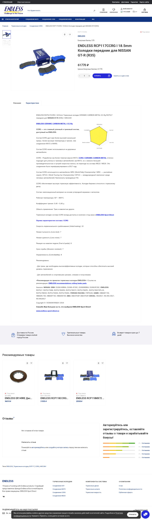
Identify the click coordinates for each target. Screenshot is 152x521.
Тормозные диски (92, 486)
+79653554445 (7, 2)
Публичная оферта (125, 492)
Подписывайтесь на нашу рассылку (20, 510)
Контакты (116, 2)
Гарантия (134, 2)
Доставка (125, 2)
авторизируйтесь (38, 447)
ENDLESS (9, 466)
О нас (121, 486)
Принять (132, 514)
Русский (127, 12)
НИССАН (43, 466)
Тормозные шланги (93, 489)
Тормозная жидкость (93, 492)
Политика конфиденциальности (130, 489)
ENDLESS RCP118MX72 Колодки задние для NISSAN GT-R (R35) (90, 398)
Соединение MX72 (32, 19)
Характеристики (32, 103)
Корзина (145, 12)
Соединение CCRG (48, 19)
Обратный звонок (23, 2)
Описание (17, 103)
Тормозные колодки (21, 466)
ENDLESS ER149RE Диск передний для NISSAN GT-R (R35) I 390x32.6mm (19, 398)
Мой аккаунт (127, 9)
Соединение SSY (58, 486)
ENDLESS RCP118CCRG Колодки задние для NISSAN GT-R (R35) (54, 398)
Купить (97, 76)
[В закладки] (70, 34)
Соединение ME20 (65, 19)
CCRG (37, 466)
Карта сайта (144, 2)
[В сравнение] (64, 34)
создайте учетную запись (59, 447)
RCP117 (32, 466)
